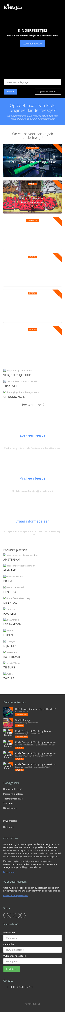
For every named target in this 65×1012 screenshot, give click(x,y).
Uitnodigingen (10, 808)
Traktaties (8, 803)
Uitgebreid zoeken (47, 91)
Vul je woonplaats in (14, 955)
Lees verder (9, 872)
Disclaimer (8, 826)
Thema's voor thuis (13, 798)
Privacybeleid (10, 820)
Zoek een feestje (32, 43)
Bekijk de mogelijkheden (15, 895)
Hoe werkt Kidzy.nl (12, 789)
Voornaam (9, 932)
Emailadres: (9, 944)
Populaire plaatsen (13, 793)
